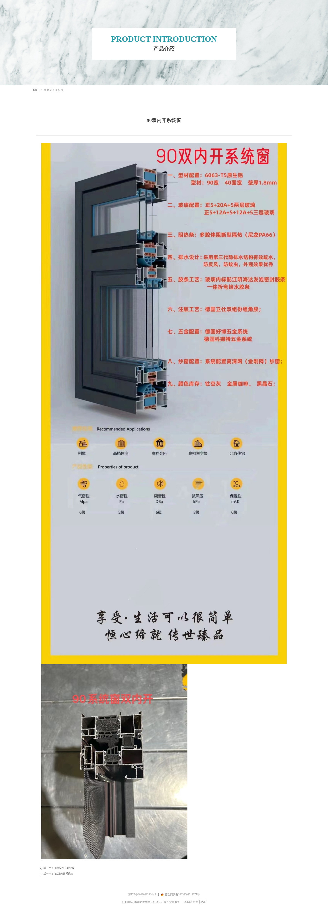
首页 (35, 90)
